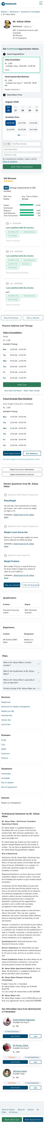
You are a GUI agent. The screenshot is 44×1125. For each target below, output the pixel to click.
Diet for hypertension (9, 787)
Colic (3, 745)
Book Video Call (12, 1120)
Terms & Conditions (10, 162)
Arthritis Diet (6, 720)
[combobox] (7, 144)
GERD (3, 749)
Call (35, 1036)
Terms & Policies (8, 1110)
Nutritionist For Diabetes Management (15, 707)
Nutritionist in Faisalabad (30, 12)
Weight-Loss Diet (7, 711)
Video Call (22, 385)
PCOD (3, 740)
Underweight (6, 774)
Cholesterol (5, 754)
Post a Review (33, 318)
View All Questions (30, 585)
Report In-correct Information (22, 469)
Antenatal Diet (6, 715)
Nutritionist (14, 12)
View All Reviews (11, 318)
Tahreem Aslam (20, 1071)
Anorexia (4, 758)
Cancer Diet (5, 724)
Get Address (32, 454)
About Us (21, 1110)
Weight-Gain (6, 702)
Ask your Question (12, 585)
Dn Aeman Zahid (20, 1045)
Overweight (5, 778)
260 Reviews (17, 35)
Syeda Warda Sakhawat (24, 1020)
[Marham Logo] (8, 4)
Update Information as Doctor (22, 474)
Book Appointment (12, 453)
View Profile (15, 1036)
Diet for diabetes (7, 783)
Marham (4, 12)
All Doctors (13, 1112)
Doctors (31, 1110)
